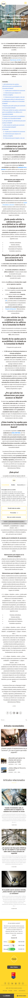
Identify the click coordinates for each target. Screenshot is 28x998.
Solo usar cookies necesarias (14, 517)
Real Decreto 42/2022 (15, 60)
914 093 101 (21, 949)
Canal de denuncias (22, 990)
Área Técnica (14, 967)
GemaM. (19, 764)
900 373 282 (21, 945)
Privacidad (10, 990)
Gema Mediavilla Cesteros (20, 12)
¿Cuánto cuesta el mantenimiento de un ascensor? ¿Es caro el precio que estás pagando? (14, 750)
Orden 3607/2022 (16, 433)
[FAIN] (3, 3)
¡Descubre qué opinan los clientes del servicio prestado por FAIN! (16, 760)
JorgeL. (19, 772)
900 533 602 (21, 941)
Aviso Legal (5, 990)
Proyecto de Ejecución (10, 309)
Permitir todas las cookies (14, 508)
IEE (6, 300)
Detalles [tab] (13, 484)
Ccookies (15, 990)
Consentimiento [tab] (5, 484)
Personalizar (13, 512)
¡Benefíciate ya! (14, 29)
